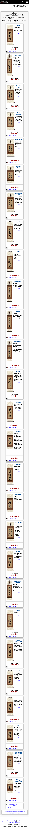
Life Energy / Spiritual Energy (18, 780)
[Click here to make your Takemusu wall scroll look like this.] (10, 448)
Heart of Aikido (17, 55)
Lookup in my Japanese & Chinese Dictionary (12, 806)
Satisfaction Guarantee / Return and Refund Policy (19, 821)
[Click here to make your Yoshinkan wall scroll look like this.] (10, 483)
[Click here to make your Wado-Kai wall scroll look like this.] (10, 570)
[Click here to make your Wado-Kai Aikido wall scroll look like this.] (10, 182)
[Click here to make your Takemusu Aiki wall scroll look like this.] (9, 360)
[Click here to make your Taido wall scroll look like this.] (10, 741)
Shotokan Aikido (18, 86)
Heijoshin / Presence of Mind (18, 641)
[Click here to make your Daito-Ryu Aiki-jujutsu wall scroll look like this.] (10, 540)
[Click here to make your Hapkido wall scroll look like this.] (10, 241)
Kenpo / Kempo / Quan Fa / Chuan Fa (18, 754)
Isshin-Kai (18, 671)
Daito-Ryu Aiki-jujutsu (18, 523)
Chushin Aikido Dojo (18, 194)
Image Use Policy (5, 821)
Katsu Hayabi (18, 402)
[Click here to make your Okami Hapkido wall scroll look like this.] (9, 301)
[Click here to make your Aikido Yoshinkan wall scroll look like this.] (10, 129)
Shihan (18, 698)
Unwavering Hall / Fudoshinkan (18, 581)
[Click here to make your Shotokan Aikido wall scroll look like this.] (10, 102)
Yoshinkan (18, 464)
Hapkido (18, 222)
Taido (18, 725)
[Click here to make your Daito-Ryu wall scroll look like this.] (10, 391)
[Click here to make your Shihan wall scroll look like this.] (10, 714)
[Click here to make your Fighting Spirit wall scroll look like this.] (10, 511)
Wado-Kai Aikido (18, 167)
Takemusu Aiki (17, 341)
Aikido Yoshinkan (18, 113)
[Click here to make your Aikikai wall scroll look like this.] (10, 271)
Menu (24, 1)
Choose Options (12, 51)
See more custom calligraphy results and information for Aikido (14, 812)
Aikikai (18, 252)
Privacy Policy (13, 821)
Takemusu (18, 431)
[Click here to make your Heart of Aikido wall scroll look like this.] (9, 75)
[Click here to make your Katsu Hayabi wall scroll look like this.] (10, 421)
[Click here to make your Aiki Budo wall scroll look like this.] (9, 331)
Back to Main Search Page (6, 5)
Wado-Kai (18, 551)
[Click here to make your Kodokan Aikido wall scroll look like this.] (10, 155)
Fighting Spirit (18, 494)
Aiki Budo (17, 311)
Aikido (18, 25)
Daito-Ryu (18, 371)
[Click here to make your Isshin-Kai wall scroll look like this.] (10, 687)
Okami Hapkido (17, 281)
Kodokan (18, 610)
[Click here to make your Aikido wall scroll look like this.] (10, 44)
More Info (20, 33)
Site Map (14, 819)
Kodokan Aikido (18, 139)
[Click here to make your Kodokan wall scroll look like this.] (10, 629)
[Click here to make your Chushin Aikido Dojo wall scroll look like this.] (10, 211)
